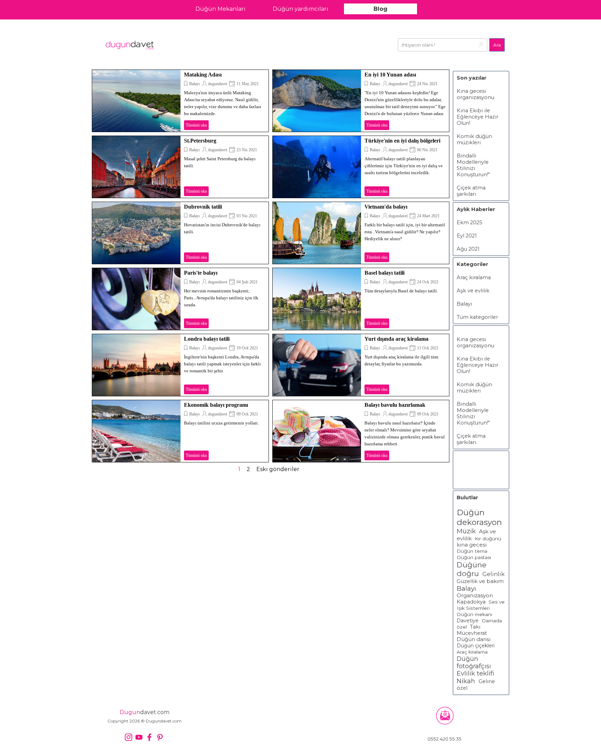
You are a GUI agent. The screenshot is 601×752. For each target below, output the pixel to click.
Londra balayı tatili (207, 339)
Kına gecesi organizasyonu (475, 94)
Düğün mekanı (474, 614)
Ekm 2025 (469, 222)
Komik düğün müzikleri (474, 139)
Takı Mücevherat (472, 630)
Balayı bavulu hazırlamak (394, 405)
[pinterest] (159, 737)
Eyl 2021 (467, 236)
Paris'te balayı (200, 273)
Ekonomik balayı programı (216, 405)
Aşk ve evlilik (473, 291)
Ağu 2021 (468, 249)
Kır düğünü (488, 538)
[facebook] (149, 737)
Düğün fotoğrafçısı (474, 662)
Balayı (194, 83)
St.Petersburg (200, 141)
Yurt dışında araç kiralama (396, 339)
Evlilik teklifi (475, 673)
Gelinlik (493, 574)
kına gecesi (472, 545)
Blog (380, 9)
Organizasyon (475, 595)
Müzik (466, 531)
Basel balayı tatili (384, 273)
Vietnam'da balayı (385, 207)
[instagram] (128, 737)
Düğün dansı (473, 639)
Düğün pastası (474, 557)
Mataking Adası (203, 75)
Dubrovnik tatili (203, 207)
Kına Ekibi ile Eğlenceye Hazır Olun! (477, 116)
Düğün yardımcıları (300, 9)
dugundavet (217, 83)
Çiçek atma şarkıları (471, 191)
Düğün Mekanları (220, 9)
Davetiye (468, 620)
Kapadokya (471, 602)
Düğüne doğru (471, 569)
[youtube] (139, 737)
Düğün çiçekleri (476, 645)
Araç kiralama (474, 277)
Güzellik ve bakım (480, 581)
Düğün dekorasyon (479, 517)
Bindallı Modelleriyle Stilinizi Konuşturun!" (473, 165)
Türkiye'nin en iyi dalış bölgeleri (402, 141)
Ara (497, 45)
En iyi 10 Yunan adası (390, 75)
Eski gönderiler (277, 469)
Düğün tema (472, 551)
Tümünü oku (196, 125)
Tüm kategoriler (477, 317)
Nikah (467, 681)
